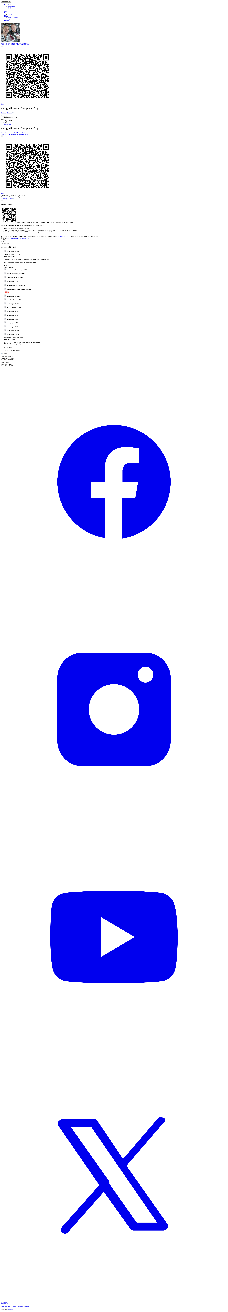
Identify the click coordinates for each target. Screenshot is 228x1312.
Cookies (14, 1306)
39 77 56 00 (4, 1302)
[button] (5, 12)
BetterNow (11, 1309)
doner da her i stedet (64, 236)
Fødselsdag (7, 124)
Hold (9, 8)
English (10, 14)
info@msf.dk (4, 1303)
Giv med (9, 113)
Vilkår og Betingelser (23, 1306)
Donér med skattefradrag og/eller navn (18, 238)
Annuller (4, 238)
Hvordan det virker (13, 17)
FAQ (9, 19)
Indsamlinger (11, 6)
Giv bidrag (4, 113)
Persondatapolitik (5, 1306)
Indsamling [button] (7, 5)
